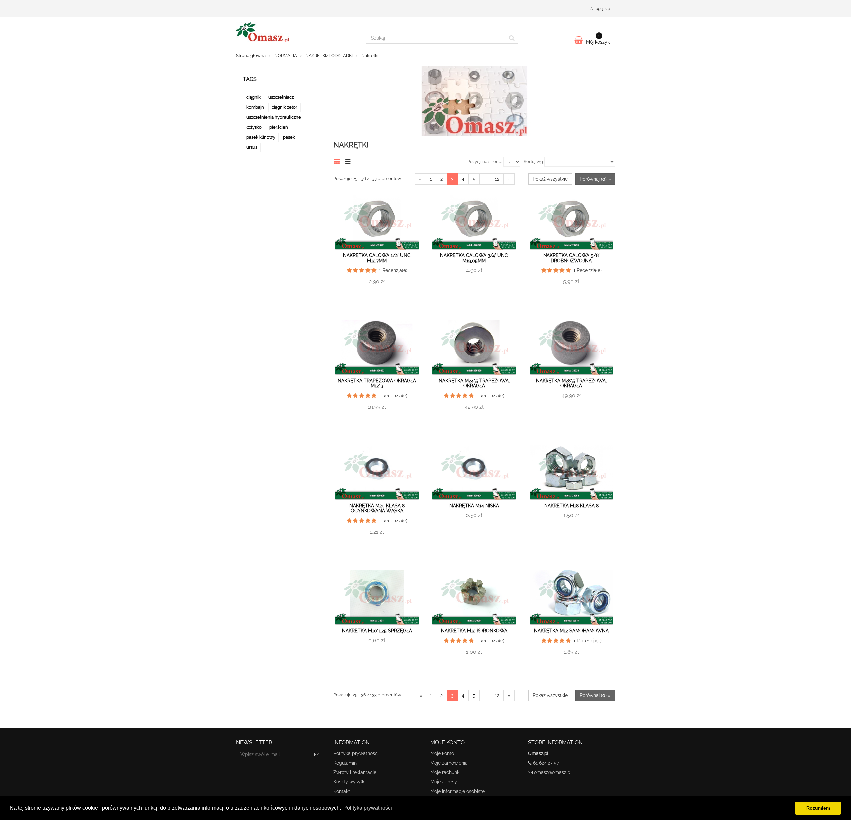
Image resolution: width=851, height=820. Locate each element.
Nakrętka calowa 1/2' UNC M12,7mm (377, 258)
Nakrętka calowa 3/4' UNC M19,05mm (474, 258)
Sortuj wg (533, 161)
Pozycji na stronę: (484, 161)
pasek (289, 137)
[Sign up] (316, 754)
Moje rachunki (445, 772)
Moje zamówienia (449, 763)
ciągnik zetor (284, 107)
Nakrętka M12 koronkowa (474, 630)
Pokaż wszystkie (550, 179)
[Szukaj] (512, 38)
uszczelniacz (281, 97)
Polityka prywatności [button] (367, 808)
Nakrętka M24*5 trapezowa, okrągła (474, 383)
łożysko (254, 127)
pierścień (278, 127)
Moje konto (442, 753)
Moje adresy (443, 781)
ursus (251, 147)
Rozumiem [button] (818, 808)
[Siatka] (338, 160)
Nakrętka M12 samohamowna (571, 630)
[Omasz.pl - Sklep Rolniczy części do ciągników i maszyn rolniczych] (296, 32)
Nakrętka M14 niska (474, 505)
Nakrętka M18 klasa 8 (571, 505)
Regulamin (345, 763)
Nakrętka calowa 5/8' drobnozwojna (571, 258)
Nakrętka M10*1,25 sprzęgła (377, 630)
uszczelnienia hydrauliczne (273, 117)
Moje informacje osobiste (457, 791)
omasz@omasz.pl (553, 772)
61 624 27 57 (546, 763)
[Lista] (349, 160)
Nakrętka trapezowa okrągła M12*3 (377, 383)
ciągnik (253, 97)
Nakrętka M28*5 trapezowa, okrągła (571, 383)
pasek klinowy (260, 137)
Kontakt (341, 791)
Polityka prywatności (356, 753)
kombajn (255, 107)
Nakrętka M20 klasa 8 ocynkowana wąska (377, 508)
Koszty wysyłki (349, 781)
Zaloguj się (600, 8)
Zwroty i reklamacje (354, 772)
